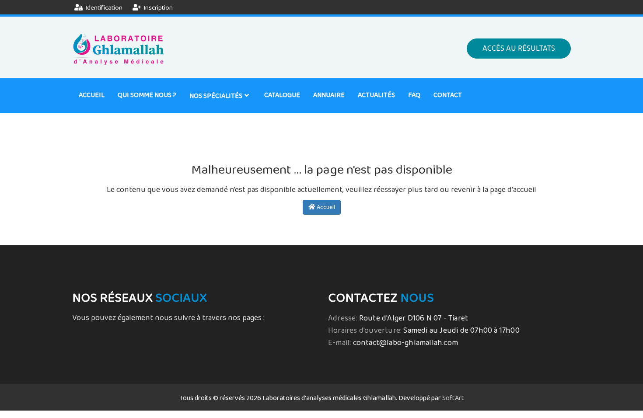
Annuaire (329, 95)
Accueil (92, 95)
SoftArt (453, 398)
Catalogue (282, 95)
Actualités (376, 95)
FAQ (414, 95)
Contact (447, 95)
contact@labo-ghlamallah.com (405, 343)
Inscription (157, 8)
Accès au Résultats (518, 48)
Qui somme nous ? (147, 95)
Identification (103, 8)
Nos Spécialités (215, 96)
